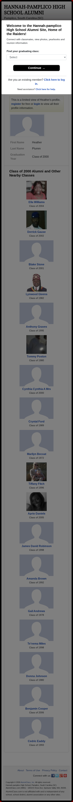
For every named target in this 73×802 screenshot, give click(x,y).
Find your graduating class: (23, 51)
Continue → (36, 68)
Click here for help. (46, 89)
